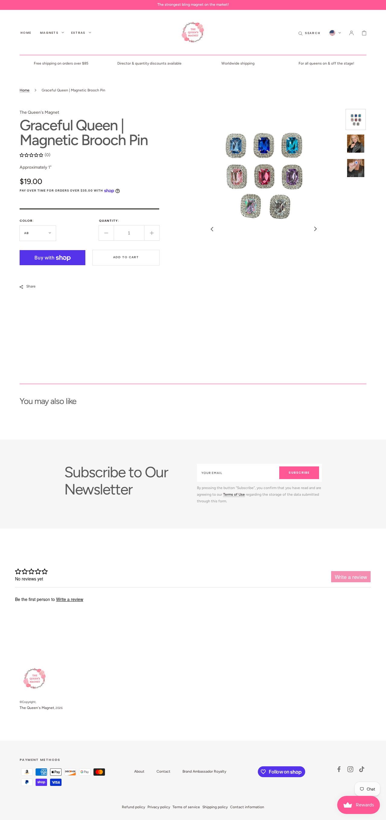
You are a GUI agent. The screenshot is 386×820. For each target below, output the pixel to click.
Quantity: (109, 221)
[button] (309, 32)
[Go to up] (378, 812)
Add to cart (126, 257)
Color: (27, 221)
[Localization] (335, 32)
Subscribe (299, 472)
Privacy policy (158, 807)
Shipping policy (215, 807)
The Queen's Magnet (37, 708)
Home (25, 90)
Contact (163, 771)
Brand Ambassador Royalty (204, 771)
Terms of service (186, 807)
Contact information (247, 807)
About (139, 771)
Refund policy (133, 807)
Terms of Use (234, 494)
